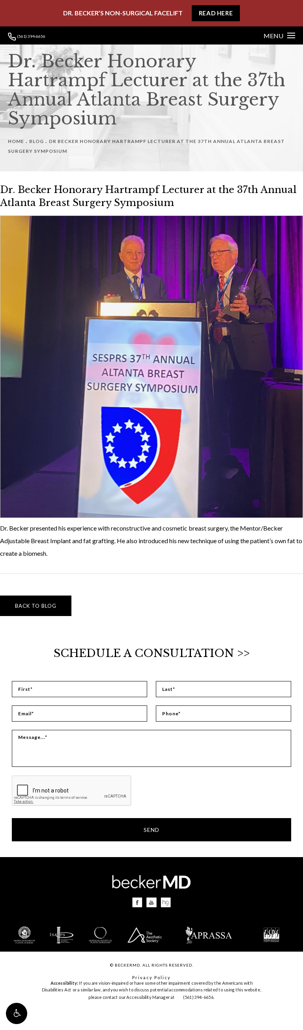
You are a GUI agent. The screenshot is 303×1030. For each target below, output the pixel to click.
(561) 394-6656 (30, 36)
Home (16, 141)
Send (151, 829)
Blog (36, 141)
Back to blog (35, 606)
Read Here (216, 13)
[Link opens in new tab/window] (137, 903)
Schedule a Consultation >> (152, 653)
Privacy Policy (151, 977)
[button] (16, 1013)
